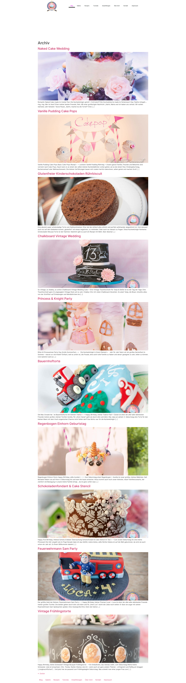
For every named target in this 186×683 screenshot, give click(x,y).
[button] (146, 6)
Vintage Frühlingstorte (54, 611)
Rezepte (87, 5)
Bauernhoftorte (49, 361)
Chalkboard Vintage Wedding (59, 236)
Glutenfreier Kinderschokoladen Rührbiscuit (70, 174)
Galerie (79, 5)
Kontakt (126, 5)
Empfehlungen (106, 5)
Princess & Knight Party (55, 298)
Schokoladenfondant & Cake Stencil (64, 486)
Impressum (135, 5)
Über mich (117, 5)
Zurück (41, 673)
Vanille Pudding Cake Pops (57, 111)
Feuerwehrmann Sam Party (58, 548)
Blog (72, 5)
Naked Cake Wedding (53, 48)
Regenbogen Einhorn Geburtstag (62, 424)
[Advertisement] (93, 26)
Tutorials (95, 5)
